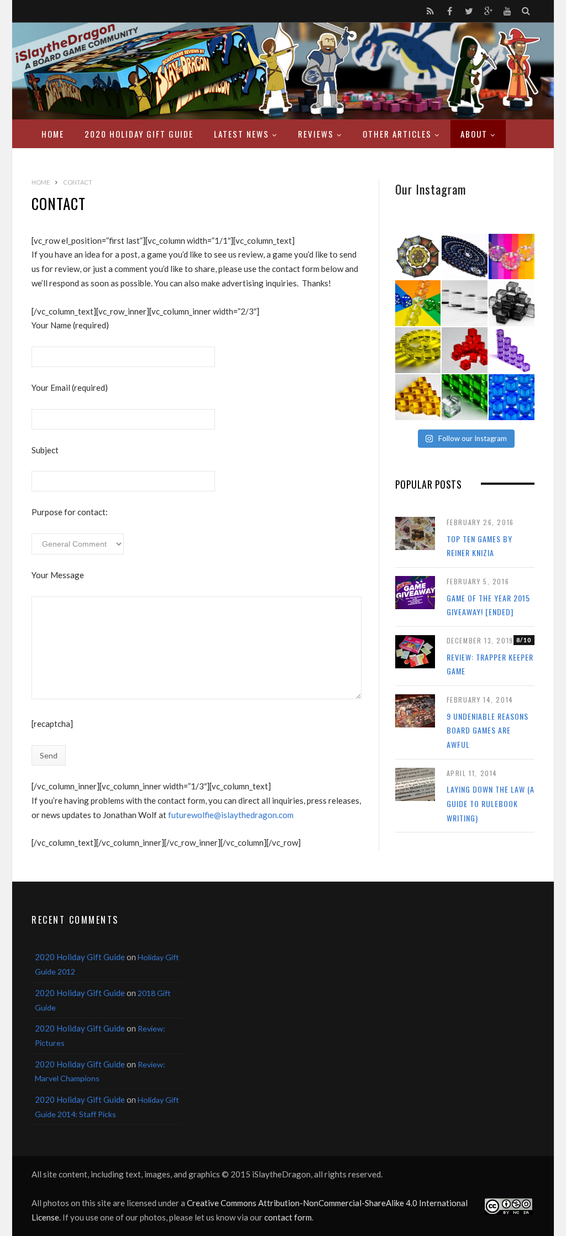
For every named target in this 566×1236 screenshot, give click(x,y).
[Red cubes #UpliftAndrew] (465, 350)
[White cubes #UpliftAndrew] (465, 303)
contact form (288, 1217)
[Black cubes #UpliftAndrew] (511, 303)
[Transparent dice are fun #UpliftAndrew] (511, 257)
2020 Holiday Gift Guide (139, 134)
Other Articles (397, 134)
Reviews (316, 134)
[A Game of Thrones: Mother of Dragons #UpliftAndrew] (418, 257)
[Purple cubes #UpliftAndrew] (511, 350)
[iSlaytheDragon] (283, 71)
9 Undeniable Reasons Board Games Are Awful (487, 730)
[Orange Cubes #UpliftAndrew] (418, 397)
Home (52, 134)
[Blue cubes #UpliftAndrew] (511, 397)
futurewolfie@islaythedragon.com (231, 815)
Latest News (241, 134)
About (474, 134)
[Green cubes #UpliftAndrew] (465, 397)
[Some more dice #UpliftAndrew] (418, 303)
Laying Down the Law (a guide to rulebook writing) (490, 803)
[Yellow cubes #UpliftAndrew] (418, 350)
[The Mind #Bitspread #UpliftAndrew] (465, 257)
